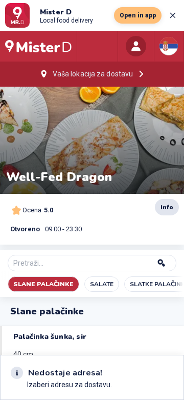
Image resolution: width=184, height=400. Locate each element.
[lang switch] (168, 46)
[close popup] (173, 15)
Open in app (138, 15)
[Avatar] (136, 46)
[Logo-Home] (38, 46)
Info (166, 207)
